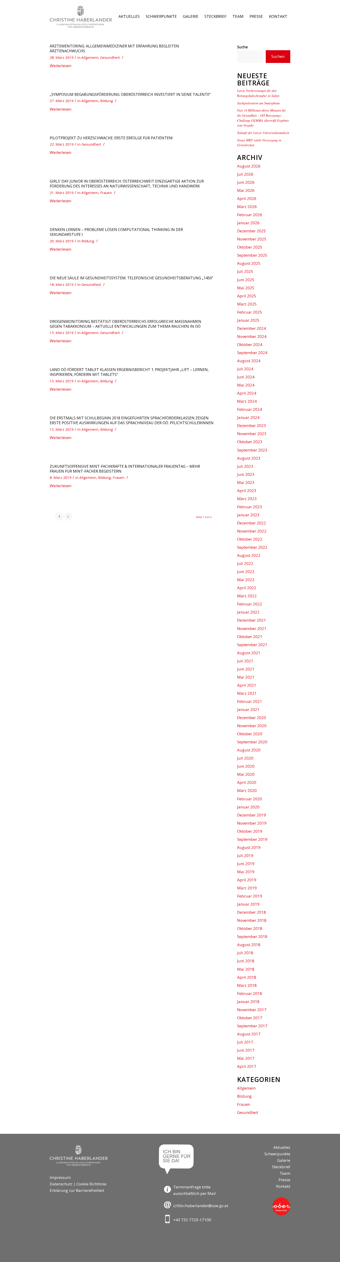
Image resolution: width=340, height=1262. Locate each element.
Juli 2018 (245, 952)
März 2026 (247, 206)
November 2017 (251, 1009)
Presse (284, 1179)
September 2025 (252, 255)
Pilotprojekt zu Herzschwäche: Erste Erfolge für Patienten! (111, 137)
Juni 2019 (245, 863)
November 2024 (251, 336)
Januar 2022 (248, 612)
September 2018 (252, 936)
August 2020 (248, 750)
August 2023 (248, 458)
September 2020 (252, 742)
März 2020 (247, 790)
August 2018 (248, 944)
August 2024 (248, 360)
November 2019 (251, 823)
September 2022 (252, 547)
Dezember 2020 (251, 717)
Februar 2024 (249, 409)
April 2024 (246, 393)
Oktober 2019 (249, 831)
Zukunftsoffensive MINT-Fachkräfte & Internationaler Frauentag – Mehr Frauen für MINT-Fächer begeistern (125, 469)
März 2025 (247, 304)
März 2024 (247, 401)
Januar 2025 (248, 320)
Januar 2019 (248, 904)
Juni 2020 (245, 766)
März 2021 (247, 693)
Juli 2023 (245, 466)
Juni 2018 (245, 960)
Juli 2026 (245, 174)
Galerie (283, 1160)
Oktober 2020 (249, 733)
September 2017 (252, 1025)
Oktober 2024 (249, 344)
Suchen (277, 56)
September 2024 (252, 352)
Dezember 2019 (251, 815)
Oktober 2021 (249, 636)
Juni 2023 (245, 474)
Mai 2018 (245, 969)
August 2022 (248, 555)
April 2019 (246, 879)
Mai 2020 (245, 774)
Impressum (60, 1177)
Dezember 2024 (251, 328)
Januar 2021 (248, 709)
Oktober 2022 (249, 539)
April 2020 (246, 782)
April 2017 (246, 1066)
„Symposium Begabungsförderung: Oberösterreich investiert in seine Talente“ (130, 94)
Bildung (106, 100)
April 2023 (246, 490)
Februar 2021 (249, 701)
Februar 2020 (249, 798)
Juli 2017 (245, 1042)
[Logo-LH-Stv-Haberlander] (81, 16)
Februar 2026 (249, 214)
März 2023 (247, 498)
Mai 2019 (245, 871)
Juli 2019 (245, 855)
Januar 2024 (248, 417)
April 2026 (246, 198)
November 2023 (251, 433)
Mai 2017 (245, 1058)
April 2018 (246, 977)
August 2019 (248, 847)
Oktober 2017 (249, 1017)
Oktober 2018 (249, 928)
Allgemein (89, 57)
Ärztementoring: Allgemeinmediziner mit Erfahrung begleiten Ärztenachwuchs (114, 48)
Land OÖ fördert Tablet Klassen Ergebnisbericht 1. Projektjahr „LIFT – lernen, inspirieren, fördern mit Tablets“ (129, 372)
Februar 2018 (249, 993)
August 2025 (248, 263)
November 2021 (251, 628)
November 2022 (251, 531)
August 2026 (248, 166)
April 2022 (246, 587)
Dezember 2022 (251, 523)
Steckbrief (281, 1166)
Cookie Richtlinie (91, 1184)
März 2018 (247, 985)
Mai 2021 (245, 677)
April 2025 (246, 296)
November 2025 (251, 239)
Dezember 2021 (251, 620)
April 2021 (246, 685)
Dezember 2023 (251, 425)
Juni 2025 (245, 279)
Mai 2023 (245, 482)
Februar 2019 (249, 896)
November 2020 (251, 725)
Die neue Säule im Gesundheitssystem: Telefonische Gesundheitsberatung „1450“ (131, 277)
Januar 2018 (248, 1001)
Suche (242, 47)
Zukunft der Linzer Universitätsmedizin (263, 133)
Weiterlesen (60, 65)
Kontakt (283, 1186)
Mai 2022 (245, 579)
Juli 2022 (245, 563)
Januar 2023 (248, 514)
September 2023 (252, 450)
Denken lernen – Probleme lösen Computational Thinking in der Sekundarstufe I (116, 232)
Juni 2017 (245, 1050)
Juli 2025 (245, 271)
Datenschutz (61, 1184)
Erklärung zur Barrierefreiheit (77, 1190)
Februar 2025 (249, 312)
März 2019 (247, 888)
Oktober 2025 (249, 247)
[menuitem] (129, 16)
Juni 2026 (245, 182)
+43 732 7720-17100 (192, 1219)
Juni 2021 (245, 669)
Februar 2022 (249, 604)
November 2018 (251, 920)
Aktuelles (281, 1147)
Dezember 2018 (251, 912)
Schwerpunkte (277, 1153)
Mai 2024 (245, 385)
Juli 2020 (245, 758)
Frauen (106, 192)
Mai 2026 (245, 190)
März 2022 (247, 595)
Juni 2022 (245, 571)
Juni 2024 (245, 377)
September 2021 (252, 644)
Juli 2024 (245, 368)
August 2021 (248, 652)
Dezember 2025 (251, 231)
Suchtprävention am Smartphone (258, 103)
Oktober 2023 (249, 441)
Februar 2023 (249, 506)
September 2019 (252, 839)
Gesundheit (110, 57)
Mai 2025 (245, 287)
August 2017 (248, 1034)
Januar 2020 (248, 807)
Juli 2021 (245, 661)
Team (285, 1173)
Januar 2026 (248, 222)
